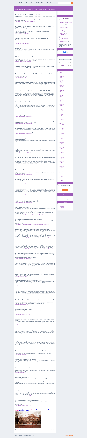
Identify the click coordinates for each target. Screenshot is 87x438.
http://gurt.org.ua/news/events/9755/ (21, 304)
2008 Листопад (62, 89)
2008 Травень (62, 82)
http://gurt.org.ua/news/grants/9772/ (21, 294)
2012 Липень (61, 143)
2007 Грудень (62, 76)
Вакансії (61, 30)
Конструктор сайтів (68, 435)
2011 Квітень (61, 125)
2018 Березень (62, 177)
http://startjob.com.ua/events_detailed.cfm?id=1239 (24, 123)
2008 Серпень (62, 85)
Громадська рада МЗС (64, 41)
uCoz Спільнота (62, 206)
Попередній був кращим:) (63, 188)
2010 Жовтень (62, 118)
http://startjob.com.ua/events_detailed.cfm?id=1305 (24, 152)
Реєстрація (64, 13)
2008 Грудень (62, 90)
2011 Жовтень (62, 133)
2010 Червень (62, 113)
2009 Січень (61, 91)
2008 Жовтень (62, 87)
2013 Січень (61, 149)
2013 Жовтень (62, 156)
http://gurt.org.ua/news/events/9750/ (21, 324)
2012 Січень (61, 137)
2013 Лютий (61, 151)
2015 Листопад (62, 166)
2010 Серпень (62, 115)
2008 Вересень (62, 86)
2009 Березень (62, 94)
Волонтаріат (62, 31)
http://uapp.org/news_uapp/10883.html (22, 33)
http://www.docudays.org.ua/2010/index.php (23, 51)
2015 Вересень (62, 163)
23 (63, 65)
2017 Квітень (61, 171)
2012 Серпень (62, 144)
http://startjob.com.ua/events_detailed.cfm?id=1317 (24, 174)
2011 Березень (62, 124)
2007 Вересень (62, 72)
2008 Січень (61, 77)
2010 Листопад (62, 119)
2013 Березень (62, 152)
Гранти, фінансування (64, 27)
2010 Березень (62, 109)
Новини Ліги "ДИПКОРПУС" (20, 429)
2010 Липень (61, 114)
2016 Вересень (62, 168)
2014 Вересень (62, 158)
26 (68, 65)
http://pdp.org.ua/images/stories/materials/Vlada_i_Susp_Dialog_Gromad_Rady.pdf (30, 96)
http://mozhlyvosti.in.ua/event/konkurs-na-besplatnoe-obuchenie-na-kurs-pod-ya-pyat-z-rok (31, 214)
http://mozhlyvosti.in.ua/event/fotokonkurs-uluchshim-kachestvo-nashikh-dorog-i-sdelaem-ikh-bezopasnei (34, 248)
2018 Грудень (62, 180)
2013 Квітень (61, 153)
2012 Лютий (61, 138)
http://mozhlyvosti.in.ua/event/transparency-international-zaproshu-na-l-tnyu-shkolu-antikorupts (32, 224)
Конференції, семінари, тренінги (66, 22)
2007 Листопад (62, 75)
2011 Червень (62, 128)
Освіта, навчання (63, 34)
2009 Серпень (62, 100)
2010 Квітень (61, 110)
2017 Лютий (61, 170)
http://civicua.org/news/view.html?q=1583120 (23, 395)
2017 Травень (62, 172)
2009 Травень (62, 96)
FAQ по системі (62, 207)
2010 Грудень (62, 120)
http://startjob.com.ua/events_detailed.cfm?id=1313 (24, 133)
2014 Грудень (62, 162)
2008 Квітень (61, 81)
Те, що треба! (62, 186)
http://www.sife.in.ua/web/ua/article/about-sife (23, 268)
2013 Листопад (62, 157)
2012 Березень (62, 139)
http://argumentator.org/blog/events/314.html (23, 61)
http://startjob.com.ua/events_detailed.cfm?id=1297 (24, 183)
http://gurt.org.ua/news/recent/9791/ (21, 276)
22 (61, 65)
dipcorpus (29, 429)
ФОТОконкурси (62, 33)
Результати (60, 191)
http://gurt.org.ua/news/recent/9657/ (21, 354)
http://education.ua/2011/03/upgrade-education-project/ (25, 21)
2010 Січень (61, 106)
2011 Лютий (61, 123)
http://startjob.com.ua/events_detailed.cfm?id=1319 (24, 202)
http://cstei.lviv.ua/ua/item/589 (20, 68)
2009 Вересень (62, 101)
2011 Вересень (62, 132)
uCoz (72, 435)
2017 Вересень (62, 175)
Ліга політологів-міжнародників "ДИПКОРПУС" (35, 3)
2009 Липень (61, 99)
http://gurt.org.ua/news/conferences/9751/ (22, 314)
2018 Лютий (61, 176)
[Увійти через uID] (63, 52)
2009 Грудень (62, 105)
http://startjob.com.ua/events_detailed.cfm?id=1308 (24, 116)
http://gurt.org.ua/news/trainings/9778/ (22, 285)
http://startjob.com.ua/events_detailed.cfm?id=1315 (24, 164)
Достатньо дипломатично (64, 187)
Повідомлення (62, 24)
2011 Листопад (62, 134)
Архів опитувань (64, 191)
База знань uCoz (62, 208)
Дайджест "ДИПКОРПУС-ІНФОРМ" (64, 39)
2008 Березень (62, 80)
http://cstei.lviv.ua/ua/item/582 (20, 77)
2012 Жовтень (62, 147)
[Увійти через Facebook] (65, 52)
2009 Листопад (62, 104)
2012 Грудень (62, 148)
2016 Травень (62, 167)
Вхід (67, 13)
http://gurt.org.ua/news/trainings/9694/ (22, 372)
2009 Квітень (61, 95)
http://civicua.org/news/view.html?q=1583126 (23, 405)
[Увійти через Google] (67, 52)
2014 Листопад (62, 161)
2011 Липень (61, 129)
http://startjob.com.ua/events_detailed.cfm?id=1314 (24, 258)
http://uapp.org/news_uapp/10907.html (22, 43)
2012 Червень (62, 142)
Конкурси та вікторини (64, 26)
